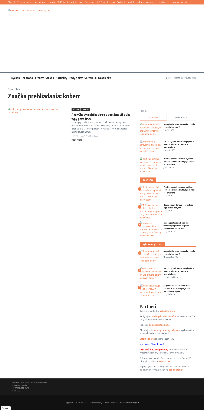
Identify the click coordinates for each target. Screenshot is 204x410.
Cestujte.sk (186, 2)
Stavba (49, 78)
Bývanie (16, 78)
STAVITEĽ (90, 78)
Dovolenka (104, 78)
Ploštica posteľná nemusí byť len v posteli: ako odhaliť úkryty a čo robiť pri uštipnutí (179, 161)
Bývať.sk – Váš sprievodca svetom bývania (26, 2)
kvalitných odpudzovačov (164, 316)
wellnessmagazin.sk (146, 2)
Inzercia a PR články (56, 2)
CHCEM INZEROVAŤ (20, 388)
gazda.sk (175, 2)
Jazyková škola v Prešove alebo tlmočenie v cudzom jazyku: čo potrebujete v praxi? (177, 288)
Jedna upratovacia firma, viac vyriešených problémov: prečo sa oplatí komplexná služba (177, 226)
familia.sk (121, 2)
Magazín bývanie (74, 2)
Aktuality (61, 78)
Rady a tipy (76, 78)
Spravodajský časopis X (129, 402)
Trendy (39, 78)
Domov (11, 89)
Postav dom (90, 2)
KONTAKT (16, 391)
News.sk (111, 2)
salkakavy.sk (163, 2)
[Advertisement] (102, 50)
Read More (77, 139)
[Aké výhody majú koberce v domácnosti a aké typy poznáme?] (38, 128)
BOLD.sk (101, 2)
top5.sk (131, 2)
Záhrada (27, 78)
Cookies (6, 408)
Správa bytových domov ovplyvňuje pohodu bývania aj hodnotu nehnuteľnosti (179, 144)
